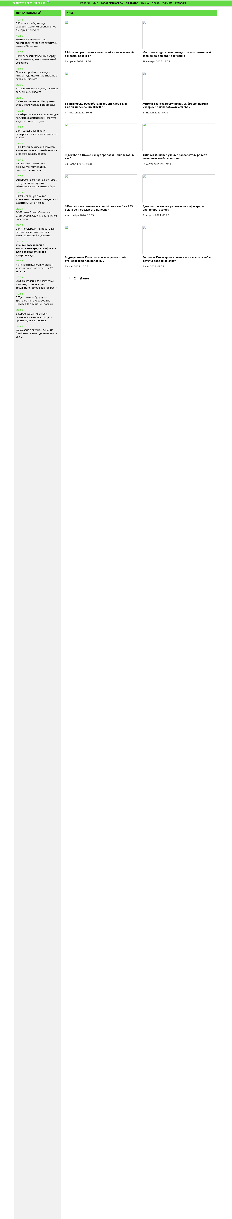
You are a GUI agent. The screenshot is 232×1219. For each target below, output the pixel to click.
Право (155, 3)
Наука (145, 3)
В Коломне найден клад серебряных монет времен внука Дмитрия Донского (36, 26)
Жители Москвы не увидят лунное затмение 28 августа (37, 90)
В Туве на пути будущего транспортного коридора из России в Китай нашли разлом (34, 300)
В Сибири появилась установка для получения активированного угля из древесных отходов (37, 118)
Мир (95, 3)
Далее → (86, 278)
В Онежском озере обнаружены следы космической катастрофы (35, 103)
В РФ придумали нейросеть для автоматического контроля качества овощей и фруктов (35, 232)
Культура (180, 3)
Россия (85, 3)
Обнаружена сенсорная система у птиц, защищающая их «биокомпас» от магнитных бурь (36, 183)
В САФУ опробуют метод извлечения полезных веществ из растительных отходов (37, 199)
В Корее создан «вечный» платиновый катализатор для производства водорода (34, 317)
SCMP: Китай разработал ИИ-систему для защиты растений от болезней (36, 215)
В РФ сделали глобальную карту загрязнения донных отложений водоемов (36, 59)
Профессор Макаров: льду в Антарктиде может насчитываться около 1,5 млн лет (37, 75)
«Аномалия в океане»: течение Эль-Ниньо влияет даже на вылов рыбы (36, 333)
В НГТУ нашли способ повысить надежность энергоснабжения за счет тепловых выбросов (36, 150)
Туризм (167, 3)
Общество (132, 3)
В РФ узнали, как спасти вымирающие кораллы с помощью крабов (37, 134)
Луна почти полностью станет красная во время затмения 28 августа (34, 268)
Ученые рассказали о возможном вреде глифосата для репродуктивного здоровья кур (36, 250)
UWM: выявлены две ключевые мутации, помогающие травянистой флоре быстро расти (36, 284)
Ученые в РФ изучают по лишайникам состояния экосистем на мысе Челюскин (37, 43)
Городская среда (112, 3)
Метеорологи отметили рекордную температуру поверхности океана (31, 167)
